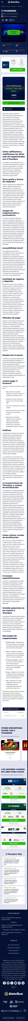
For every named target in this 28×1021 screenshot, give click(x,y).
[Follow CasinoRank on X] (11, 983)
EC (13, 987)
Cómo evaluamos (14, 950)
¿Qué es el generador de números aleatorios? (11, 933)
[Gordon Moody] (14, 1006)
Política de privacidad (13, 948)
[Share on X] (2, 20)
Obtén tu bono (17, 69)
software (19, 362)
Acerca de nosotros (13, 945)
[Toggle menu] (2, 2)
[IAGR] (5, 1002)
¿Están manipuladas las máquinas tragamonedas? (11, 918)
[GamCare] (19, 1002)
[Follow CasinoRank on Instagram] (8, 983)
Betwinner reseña (13, 823)
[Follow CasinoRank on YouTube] (15, 983)
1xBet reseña (13, 799)
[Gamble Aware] (11, 1010)
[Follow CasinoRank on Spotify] (19, 983)
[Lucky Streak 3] (10, 750)
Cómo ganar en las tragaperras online (13, 930)
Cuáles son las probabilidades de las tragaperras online (11, 926)
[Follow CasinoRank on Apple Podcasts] (23, 983)
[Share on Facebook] (6, 20)
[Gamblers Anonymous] (11, 1002)
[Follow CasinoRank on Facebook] (4, 983)
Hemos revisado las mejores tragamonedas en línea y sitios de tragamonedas (13, 693)
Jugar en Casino (13, 32)
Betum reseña (13, 846)
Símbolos (13, 922)
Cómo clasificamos (13, 953)
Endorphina (20, 712)
